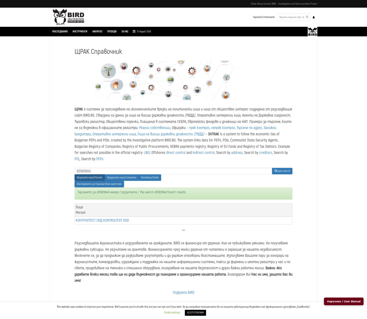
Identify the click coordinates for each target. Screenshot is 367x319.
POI (77, 159)
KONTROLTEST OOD (116, 220)
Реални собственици (154, 127)
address (237, 152)
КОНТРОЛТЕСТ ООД (89, 220)
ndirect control (204, 152)
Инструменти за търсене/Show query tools (99, 184)
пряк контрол (199, 127)
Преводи (112, 31)
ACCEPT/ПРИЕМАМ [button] (195, 312)
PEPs (99, 159)
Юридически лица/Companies (121, 177)
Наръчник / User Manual (344, 301)
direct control (176, 152)
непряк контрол (223, 127)
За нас (125, 31)
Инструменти (80, 31)
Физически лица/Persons (89, 177)
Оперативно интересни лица (114, 134)
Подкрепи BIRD (183, 292)
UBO (147, 152)
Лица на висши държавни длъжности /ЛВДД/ (171, 134)
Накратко (97, 31)
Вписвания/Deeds (150, 177)
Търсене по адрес (249, 127)
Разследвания (60, 31)
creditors (265, 152)
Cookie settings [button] (172, 312)
